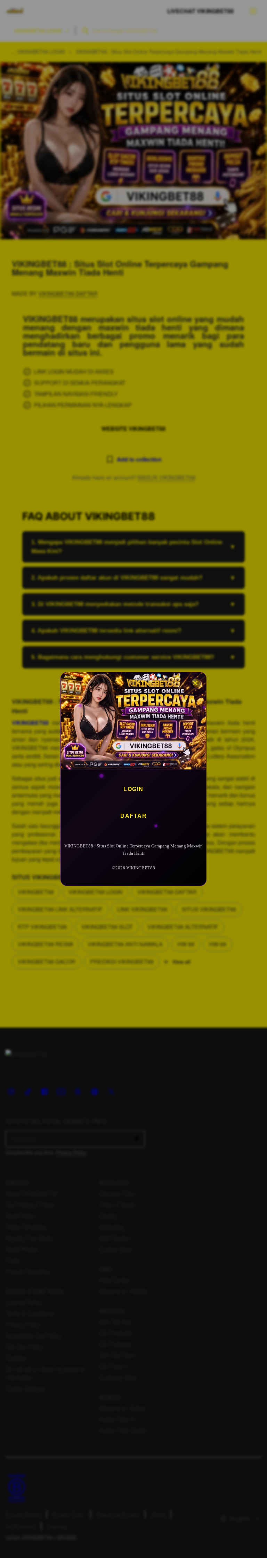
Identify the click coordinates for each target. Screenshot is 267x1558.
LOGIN (133, 789)
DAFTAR (133, 816)
